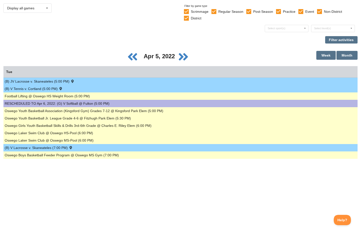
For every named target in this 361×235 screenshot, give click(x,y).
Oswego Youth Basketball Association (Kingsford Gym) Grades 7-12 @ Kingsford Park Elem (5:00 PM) (84, 111)
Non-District (333, 12)
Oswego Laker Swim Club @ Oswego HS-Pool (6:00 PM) (49, 133)
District (196, 18)
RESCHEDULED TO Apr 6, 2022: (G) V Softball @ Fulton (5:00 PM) (57, 103)
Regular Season (230, 12)
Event (309, 12)
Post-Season (263, 12)
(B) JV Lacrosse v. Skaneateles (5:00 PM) (37, 81)
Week (326, 55)
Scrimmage (199, 12)
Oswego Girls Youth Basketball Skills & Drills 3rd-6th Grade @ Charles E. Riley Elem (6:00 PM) (78, 126)
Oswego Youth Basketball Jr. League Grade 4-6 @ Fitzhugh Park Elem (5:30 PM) (68, 118)
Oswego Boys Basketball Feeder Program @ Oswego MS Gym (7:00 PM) (62, 155)
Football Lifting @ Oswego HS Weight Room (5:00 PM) (47, 96)
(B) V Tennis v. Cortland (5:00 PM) (32, 89)
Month (347, 55)
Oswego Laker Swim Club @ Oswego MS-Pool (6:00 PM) (49, 140)
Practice (289, 12)
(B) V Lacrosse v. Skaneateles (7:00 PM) (37, 148)
